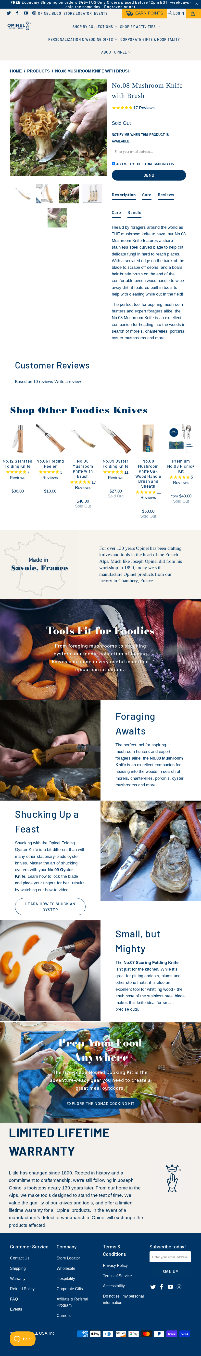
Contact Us (19, 1258)
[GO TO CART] (193, 13)
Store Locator (77, 13)
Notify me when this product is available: (140, 138)
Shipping (18, 1268)
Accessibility (114, 1286)
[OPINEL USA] (18, 26)
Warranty (17, 1278)
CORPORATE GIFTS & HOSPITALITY (150, 39)
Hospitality (66, 1278)
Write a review (67, 381)
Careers (64, 1316)
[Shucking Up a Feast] (150, 851)
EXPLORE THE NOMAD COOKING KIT (100, 1103)
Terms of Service (117, 1276)
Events (101, 13)
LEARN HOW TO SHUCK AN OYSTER (50, 906)
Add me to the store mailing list (146, 164)
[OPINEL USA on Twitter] (8, 13)
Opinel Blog (49, 13)
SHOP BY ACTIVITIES (138, 27)
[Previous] (15, 127)
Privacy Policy (115, 1265)
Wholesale (66, 1268)
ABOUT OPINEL (114, 52)
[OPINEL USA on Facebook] (17, 13)
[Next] (102, 127)
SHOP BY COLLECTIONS (93, 27)
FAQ (14, 1299)
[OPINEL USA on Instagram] (34, 13)
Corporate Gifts (70, 1289)
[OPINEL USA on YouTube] (25, 13)
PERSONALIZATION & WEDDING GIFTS (81, 39)
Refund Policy (22, 1289)
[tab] (124, 192)
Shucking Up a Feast (47, 821)
